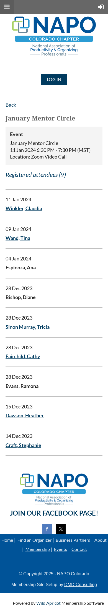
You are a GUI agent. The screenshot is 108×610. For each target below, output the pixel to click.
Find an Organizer (34, 540)
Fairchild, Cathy (23, 356)
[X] (61, 529)
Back (11, 105)
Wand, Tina (18, 238)
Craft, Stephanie (23, 445)
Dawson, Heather (25, 415)
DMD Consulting (80, 584)
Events (60, 549)
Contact (79, 549)
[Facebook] (47, 529)
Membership (37, 549)
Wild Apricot (48, 603)
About (100, 540)
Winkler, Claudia (24, 208)
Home (7, 540)
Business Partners (73, 540)
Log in (54, 79)
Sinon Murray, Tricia (28, 327)
